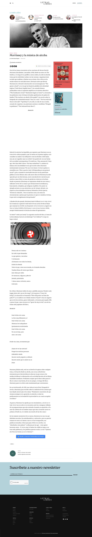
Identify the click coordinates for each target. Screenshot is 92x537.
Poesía (30, 513)
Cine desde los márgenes (63, 82)
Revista (15, 53)
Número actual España (50, 516)
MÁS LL (64, 507)
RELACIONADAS (26, 460)
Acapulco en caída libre (61, 109)
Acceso (64, 509)
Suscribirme (65, 510)
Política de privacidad (54, 533)
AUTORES (63, 460)
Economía (37, 16)
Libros (14, 521)
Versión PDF (57, 112)
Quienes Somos (65, 513)
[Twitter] (12, 66)
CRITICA (14, 518)
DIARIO (14, 507)
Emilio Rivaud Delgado (24, 452)
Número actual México (50, 515)
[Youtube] (67, 519)
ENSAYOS (31, 518)
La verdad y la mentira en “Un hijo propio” (20, 18)
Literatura (74, 15)
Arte (13, 524)
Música (11, 53)
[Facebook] (10, 66)
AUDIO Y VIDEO (49, 507)
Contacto (64, 516)
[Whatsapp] (16, 66)
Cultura (55, 15)
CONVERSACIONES (33, 507)
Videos (47, 509)
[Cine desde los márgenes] (63, 73)
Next (71, 75)
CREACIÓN (31, 512)
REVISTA (47, 513)
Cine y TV (18, 15)
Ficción (30, 515)
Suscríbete (57, 86)
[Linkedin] (14, 66)
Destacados (48, 518)
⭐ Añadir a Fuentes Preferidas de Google (31, 436)
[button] (10, 3)
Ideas (30, 521)
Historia (30, 519)
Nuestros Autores (66, 515)
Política (14, 510)
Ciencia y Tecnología (39, 15)
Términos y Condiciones (46, 533)
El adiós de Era (56, 17)
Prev (55, 75)
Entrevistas (31, 509)
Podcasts (47, 510)
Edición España (58, 84)
